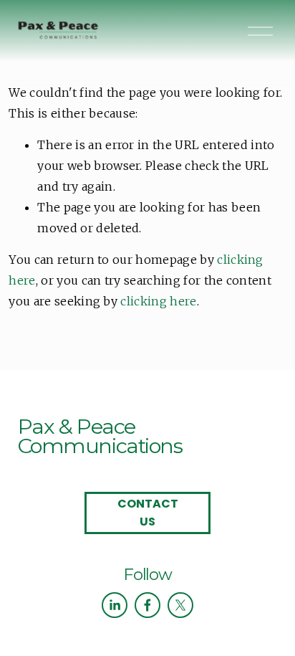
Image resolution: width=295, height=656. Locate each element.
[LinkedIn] (114, 605)
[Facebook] (147, 605)
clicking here (158, 301)
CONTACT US (147, 512)
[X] (180, 605)
